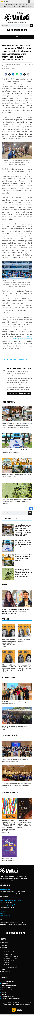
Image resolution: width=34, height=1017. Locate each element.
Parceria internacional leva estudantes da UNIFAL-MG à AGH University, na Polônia (23, 557)
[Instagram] (12, 30)
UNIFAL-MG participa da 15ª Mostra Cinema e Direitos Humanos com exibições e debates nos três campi (16, 728)
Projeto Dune (23, 359)
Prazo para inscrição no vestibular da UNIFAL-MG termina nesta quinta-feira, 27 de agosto (23, 543)
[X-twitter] (15, 30)
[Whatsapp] (22, 30)
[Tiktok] (25, 30)
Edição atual (3, 913)
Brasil (6, 1)
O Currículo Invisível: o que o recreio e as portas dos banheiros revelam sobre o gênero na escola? (9, 668)
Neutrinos (11, 359)
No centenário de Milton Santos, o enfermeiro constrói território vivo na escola (24, 667)
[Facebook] (8, 30)
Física (6, 359)
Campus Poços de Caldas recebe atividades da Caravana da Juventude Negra (15, 760)
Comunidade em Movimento (12, 64)
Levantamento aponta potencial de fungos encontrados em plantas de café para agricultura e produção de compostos (16, 501)
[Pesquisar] (31, 25)
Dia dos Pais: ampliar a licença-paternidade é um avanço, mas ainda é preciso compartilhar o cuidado (9, 643)
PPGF (17, 359)
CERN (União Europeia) (22, 339)
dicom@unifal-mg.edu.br (10, 905)
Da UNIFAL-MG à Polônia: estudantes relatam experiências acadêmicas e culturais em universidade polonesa (16, 611)
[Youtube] (18, 30)
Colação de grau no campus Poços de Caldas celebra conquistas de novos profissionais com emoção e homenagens (16, 785)
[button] (17, 37)
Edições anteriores (5, 916)
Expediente (3, 911)
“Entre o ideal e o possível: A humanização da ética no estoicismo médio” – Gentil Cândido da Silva (24, 824)
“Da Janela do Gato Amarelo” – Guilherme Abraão (8, 860)
